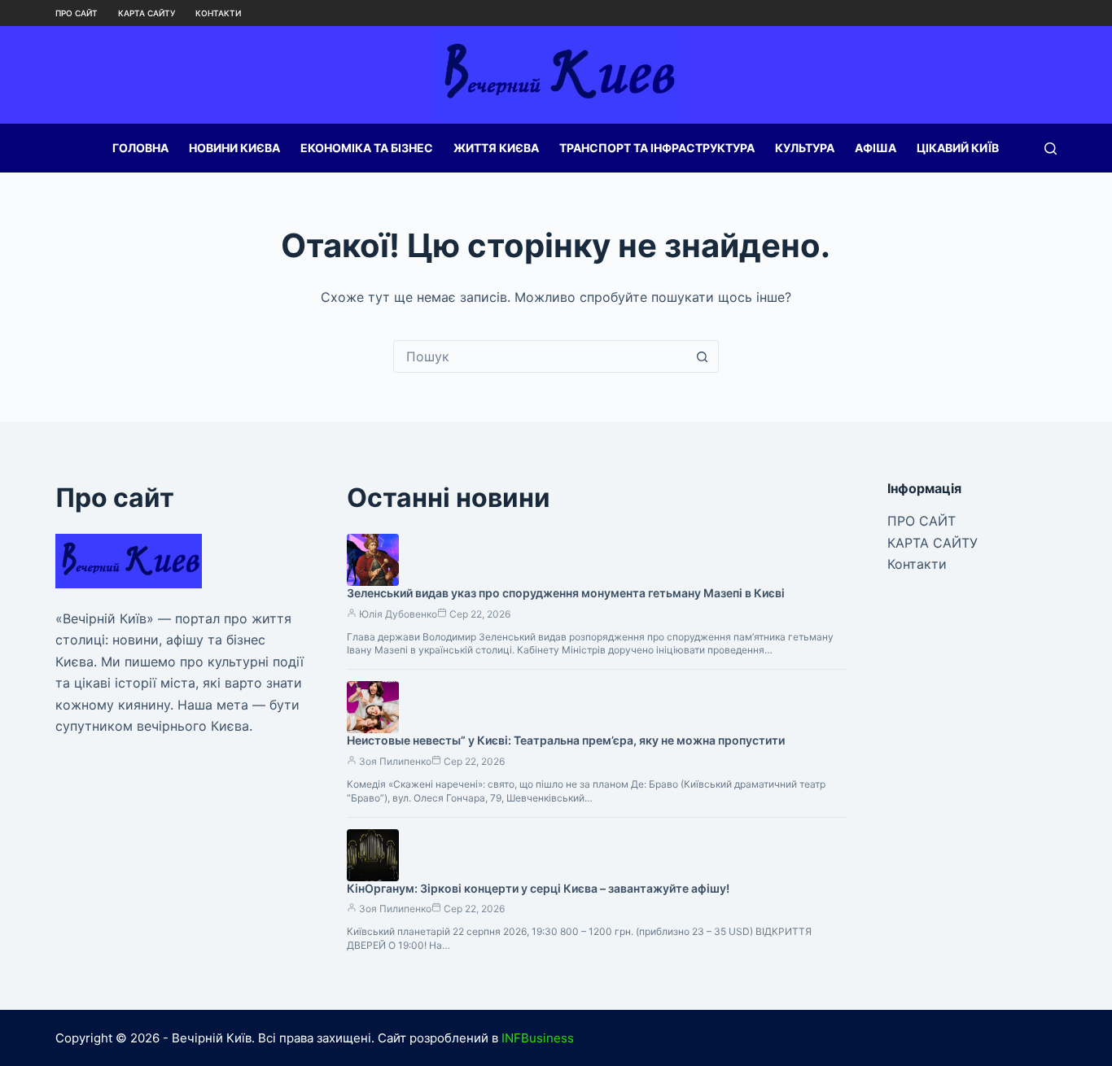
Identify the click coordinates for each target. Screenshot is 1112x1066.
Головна (140, 148)
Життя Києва (496, 148)
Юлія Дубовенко (398, 614)
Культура (804, 148)
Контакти (218, 13)
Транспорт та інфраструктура (657, 148)
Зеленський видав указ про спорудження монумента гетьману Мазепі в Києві (566, 593)
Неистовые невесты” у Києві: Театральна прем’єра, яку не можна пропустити (566, 740)
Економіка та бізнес (366, 148)
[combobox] (540, 356)
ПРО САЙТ (76, 13)
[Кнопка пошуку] (702, 356)
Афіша (875, 148)
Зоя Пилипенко (395, 761)
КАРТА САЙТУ (146, 13)
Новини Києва (234, 148)
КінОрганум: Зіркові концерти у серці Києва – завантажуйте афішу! (538, 888)
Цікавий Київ (958, 148)
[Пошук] (1050, 148)
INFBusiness (537, 1038)
